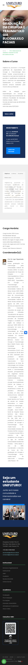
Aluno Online (6, 609)
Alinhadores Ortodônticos (10, 606)
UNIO (4, 573)
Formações (6, 600)
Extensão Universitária (9, 603)
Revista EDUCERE (8, 579)
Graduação (6, 595)
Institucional (6, 571)
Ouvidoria (5, 576)
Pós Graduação (7, 598)
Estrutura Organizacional (10, 568)
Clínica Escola (7, 582)
